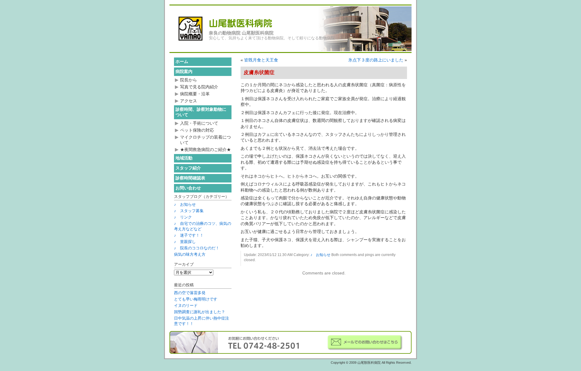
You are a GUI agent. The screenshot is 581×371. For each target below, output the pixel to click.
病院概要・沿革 (195, 93)
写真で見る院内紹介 (199, 86)
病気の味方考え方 (189, 254)
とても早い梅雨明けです (195, 299)
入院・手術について (199, 123)
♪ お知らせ (320, 255)
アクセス (188, 100)
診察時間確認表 (190, 178)
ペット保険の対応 (197, 130)
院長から (188, 79)
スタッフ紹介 (188, 168)
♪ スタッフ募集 (189, 210)
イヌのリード (186, 305)
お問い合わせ (188, 188)
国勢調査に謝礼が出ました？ (199, 312)
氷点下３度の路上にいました (375, 59)
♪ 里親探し (185, 241)
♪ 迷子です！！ (189, 235)
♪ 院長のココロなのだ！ (196, 248)
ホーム (182, 61)
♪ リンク (183, 217)
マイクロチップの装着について (205, 140)
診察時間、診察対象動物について (201, 112)
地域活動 (184, 158)
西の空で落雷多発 (189, 293)
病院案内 (184, 71)
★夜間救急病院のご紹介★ (205, 149)
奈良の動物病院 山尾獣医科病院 (241, 33)
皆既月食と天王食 (261, 59)
